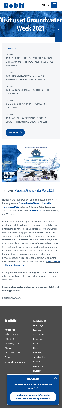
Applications (38, 334)
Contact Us (38, 366)
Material (36, 343)
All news (13, 132)
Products (37, 329)
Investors (37, 370)
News (35, 348)
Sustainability (39, 357)
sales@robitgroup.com (15, 362)
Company (37, 352)
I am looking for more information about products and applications (33, 397)
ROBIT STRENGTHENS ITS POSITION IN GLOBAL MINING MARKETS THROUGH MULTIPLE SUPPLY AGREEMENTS (29, 61)
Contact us (59, 32)
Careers (36, 361)
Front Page (38, 325)
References (38, 339)
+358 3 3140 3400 (12, 352)
